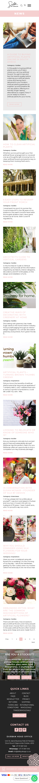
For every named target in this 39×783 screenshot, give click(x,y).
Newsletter (13, 699)
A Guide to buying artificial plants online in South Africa (19, 58)
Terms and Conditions (13, 706)
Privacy (26, 699)
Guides (18, 65)
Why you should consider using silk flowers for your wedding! (16, 549)
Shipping (26, 702)
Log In (26, 677)
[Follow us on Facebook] (16, 730)
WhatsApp (27, 756)
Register (14, 677)
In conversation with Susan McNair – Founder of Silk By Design (19, 490)
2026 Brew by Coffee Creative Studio (21, 769)
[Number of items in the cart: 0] (25, 5)
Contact (26, 693)
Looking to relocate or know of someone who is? (19, 432)
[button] (34, 778)
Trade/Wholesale (19, 710)
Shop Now (19, 715)
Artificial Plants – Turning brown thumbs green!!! (19, 375)
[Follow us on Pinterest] (24, 730)
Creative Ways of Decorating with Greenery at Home (15, 315)
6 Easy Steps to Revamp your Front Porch (18, 200)
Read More (14, 104)
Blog (26, 696)
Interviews (15, 496)
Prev (7, 639)
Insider (13, 438)
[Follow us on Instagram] (20, 730)
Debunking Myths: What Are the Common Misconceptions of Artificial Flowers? (19, 612)
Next (33, 642)
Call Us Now (13, 756)
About (13, 693)
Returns (13, 702)
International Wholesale (26, 706)
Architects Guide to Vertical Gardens (16, 258)
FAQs (13, 696)
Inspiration (15, 381)
